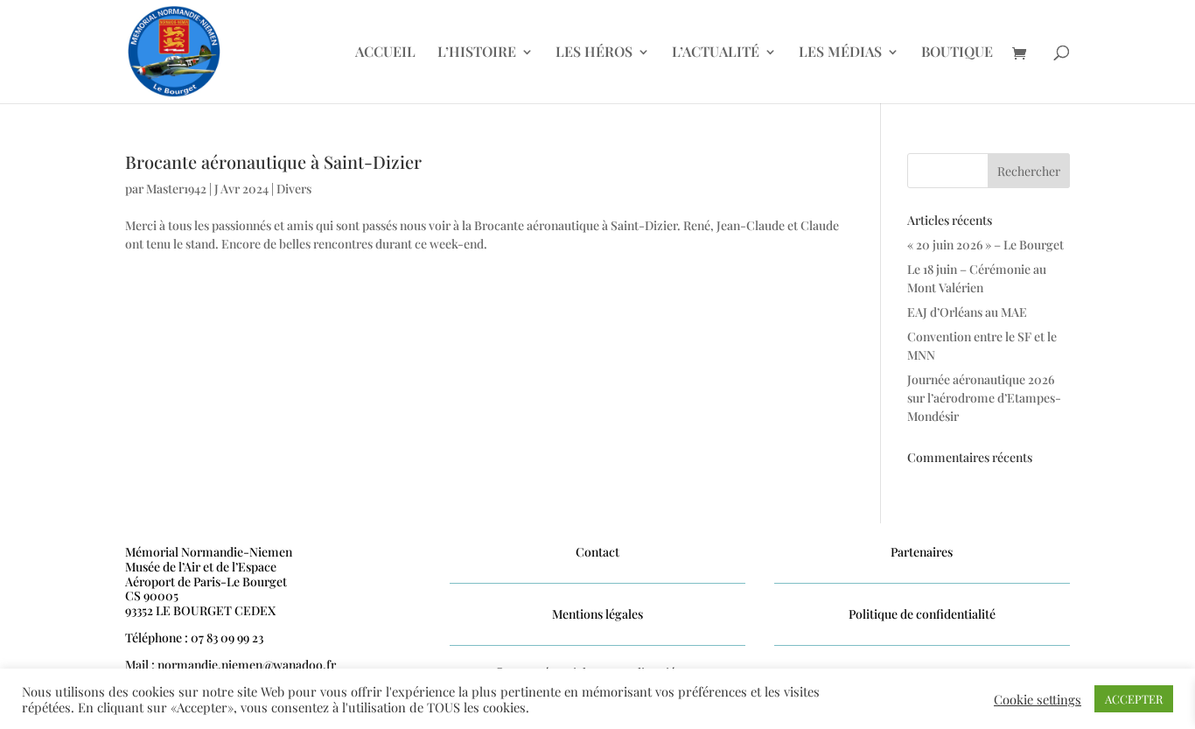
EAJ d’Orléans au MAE (967, 312)
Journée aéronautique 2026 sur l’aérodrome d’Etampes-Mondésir (984, 397)
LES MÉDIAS (840, 53)
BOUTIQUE (957, 53)
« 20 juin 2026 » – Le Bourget (985, 244)
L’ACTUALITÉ (715, 53)
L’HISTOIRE (476, 53)
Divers (293, 188)
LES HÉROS (594, 53)
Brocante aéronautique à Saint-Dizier (273, 161)
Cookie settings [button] (1037, 699)
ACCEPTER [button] (1134, 698)
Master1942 (176, 188)
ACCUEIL (385, 53)
